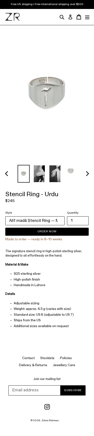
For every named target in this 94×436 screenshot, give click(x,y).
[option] (23, 174)
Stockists (47, 358)
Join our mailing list (47, 379)
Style (8, 213)
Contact (28, 358)
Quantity (73, 213)
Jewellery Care (64, 365)
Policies (66, 358)
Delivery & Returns (33, 365)
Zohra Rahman (50, 421)
